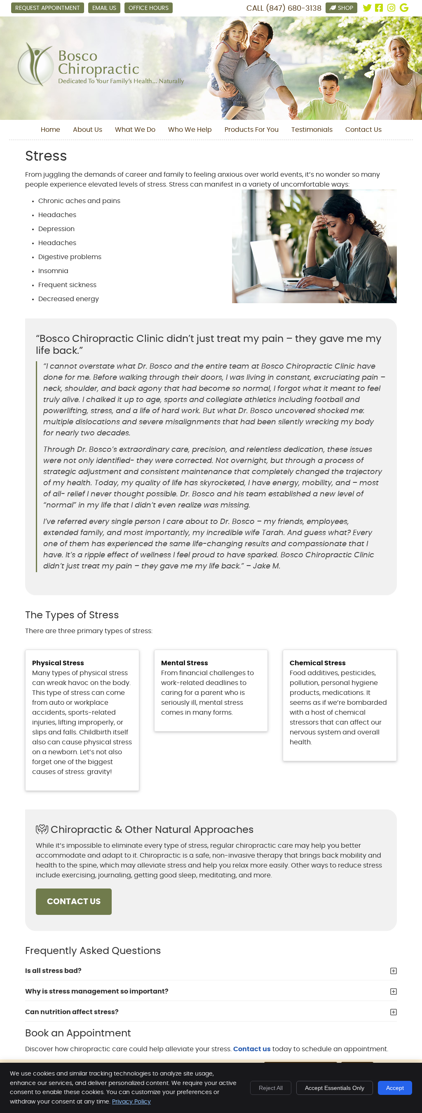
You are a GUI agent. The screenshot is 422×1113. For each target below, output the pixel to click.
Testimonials (312, 129)
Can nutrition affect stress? (72, 1012)
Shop (345, 8)
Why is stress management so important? (97, 991)
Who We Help (190, 129)
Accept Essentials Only (334, 1088)
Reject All (271, 1088)
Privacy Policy (131, 1102)
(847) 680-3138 (293, 8)
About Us (87, 129)
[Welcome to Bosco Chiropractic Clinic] (100, 85)
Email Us (104, 8)
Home (50, 129)
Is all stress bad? (53, 971)
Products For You (252, 129)
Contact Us (363, 129)
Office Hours (149, 8)
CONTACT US (74, 902)
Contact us (252, 1049)
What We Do (135, 129)
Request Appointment (47, 8)
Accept (395, 1088)
